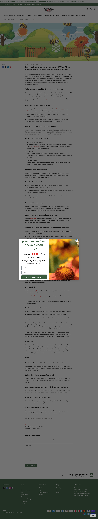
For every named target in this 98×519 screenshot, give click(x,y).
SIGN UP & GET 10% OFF (34, 277)
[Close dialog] (77, 240)
